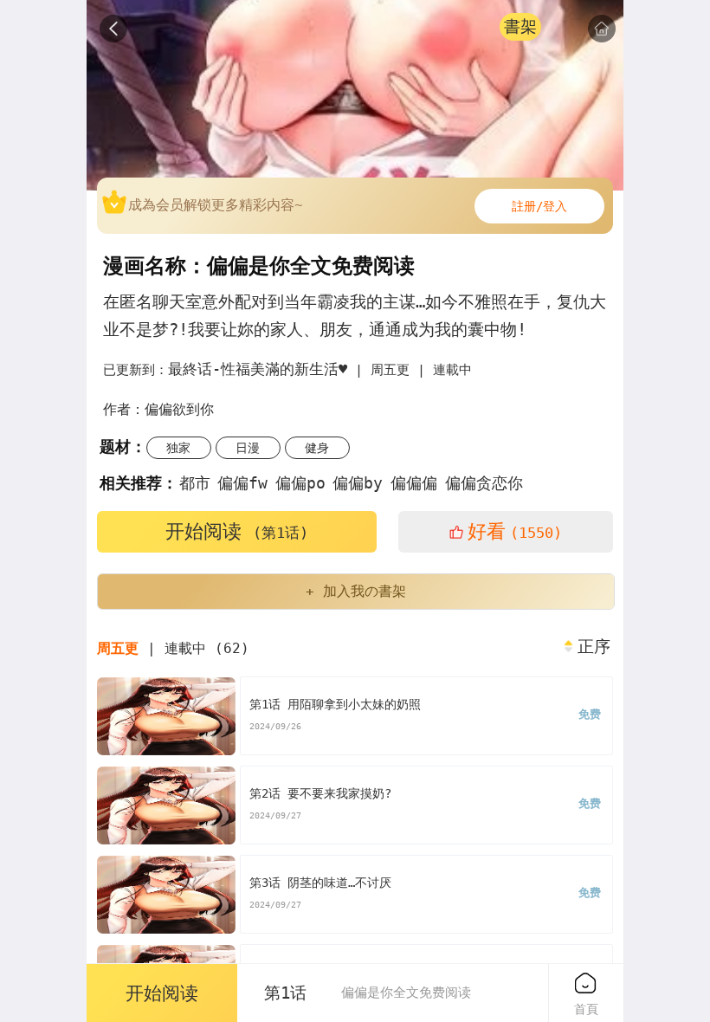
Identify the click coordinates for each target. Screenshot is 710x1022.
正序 (594, 647)
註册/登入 (539, 206)
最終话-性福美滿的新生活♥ (257, 369)
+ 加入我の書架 (356, 591)
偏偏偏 (413, 483)
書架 (520, 26)
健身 (317, 448)
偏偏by (357, 483)
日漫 (248, 448)
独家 (178, 448)
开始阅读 (236, 531)
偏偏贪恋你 (484, 483)
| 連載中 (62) (173, 648)
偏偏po (300, 483)
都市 (194, 483)
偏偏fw (242, 483)
